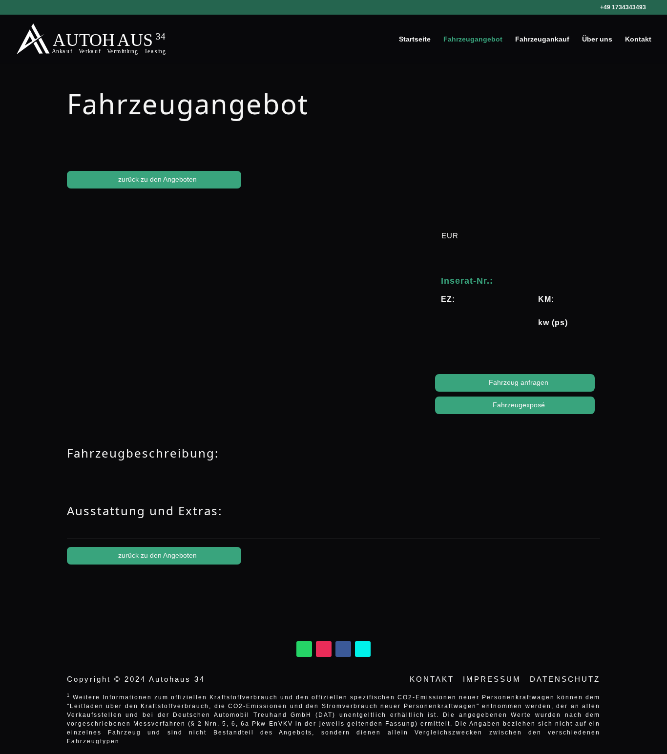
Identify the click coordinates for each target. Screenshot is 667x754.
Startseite (415, 39)
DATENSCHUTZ (565, 679)
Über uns (597, 39)
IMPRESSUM (492, 679)
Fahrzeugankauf (542, 39)
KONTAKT (432, 679)
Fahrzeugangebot (472, 39)
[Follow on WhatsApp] (304, 649)
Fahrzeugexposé (518, 405)
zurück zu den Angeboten (156, 179)
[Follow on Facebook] (343, 649)
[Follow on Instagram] (324, 649)
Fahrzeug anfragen (517, 382)
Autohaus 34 (177, 679)
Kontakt (638, 39)
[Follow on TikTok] (363, 649)
